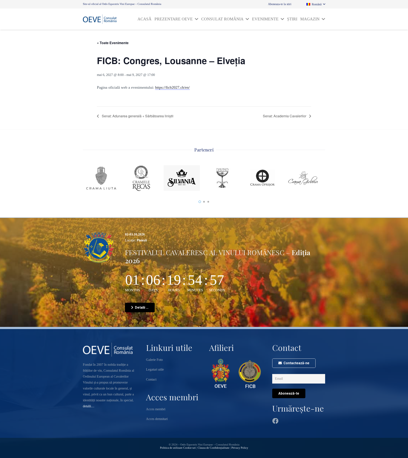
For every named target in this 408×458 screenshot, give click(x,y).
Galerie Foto (154, 359)
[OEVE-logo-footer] (221, 373)
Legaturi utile (155, 369)
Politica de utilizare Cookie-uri (178, 447)
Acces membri (155, 409)
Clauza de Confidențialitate (214, 447)
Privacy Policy (239, 447)
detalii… (88, 406)
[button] (315, 4)
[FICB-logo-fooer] (250, 373)
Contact (151, 379)
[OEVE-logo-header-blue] (101, 19)
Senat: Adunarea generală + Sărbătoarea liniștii (137, 115)
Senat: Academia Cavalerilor (285, 115)
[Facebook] (275, 421)
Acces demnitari (157, 419)
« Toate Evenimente (113, 42)
